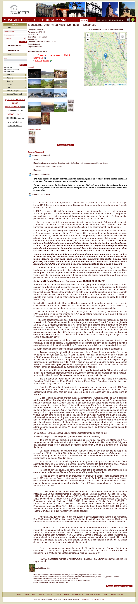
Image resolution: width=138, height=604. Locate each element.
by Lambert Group (98, 599)
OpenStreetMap (120, 84)
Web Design (85, 599)
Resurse (10, 81)
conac (15, 103)
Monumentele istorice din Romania (35, 20)
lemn (20, 122)
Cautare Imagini (13, 50)
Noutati (9, 75)
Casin (22, 110)
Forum (34, 594)
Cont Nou (8, 68)
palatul (16, 110)
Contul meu (9, 72)
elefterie (15, 122)
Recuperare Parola (12, 70)
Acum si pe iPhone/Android (109, 20)
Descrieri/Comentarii (14, 94)
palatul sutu (15, 114)
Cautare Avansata (14, 46)
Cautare (26, 594)
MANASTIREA (13, 106)
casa (23, 107)
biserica (11, 117)
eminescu (11, 126)
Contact (9, 88)
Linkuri (9, 84)
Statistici (10, 78)
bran (7, 110)
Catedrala (18, 126)
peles (12, 110)
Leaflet (109, 84)
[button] (105, 56)
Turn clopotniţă (42, 60)
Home (18, 594)
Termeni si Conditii (117, 594)
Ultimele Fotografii (13, 91)
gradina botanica (15, 99)
